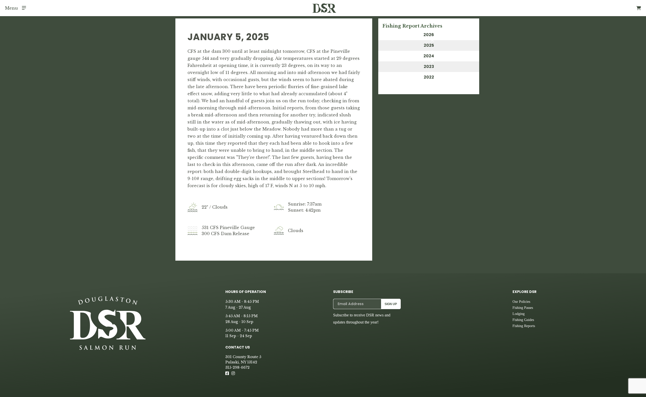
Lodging (519, 314)
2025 (429, 45)
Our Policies (521, 302)
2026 (428, 35)
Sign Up (391, 304)
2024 (428, 56)
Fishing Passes (523, 308)
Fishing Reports (524, 326)
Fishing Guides (523, 320)
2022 (429, 77)
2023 (429, 66)
